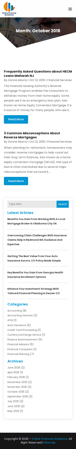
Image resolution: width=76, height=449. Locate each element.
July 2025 (13, 401)
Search (62, 204)
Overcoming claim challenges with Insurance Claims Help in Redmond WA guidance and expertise (37, 240)
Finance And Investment (22, 339)
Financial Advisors (18, 344)
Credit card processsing (22, 330)
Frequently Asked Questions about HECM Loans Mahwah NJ (38, 73)
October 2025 (15, 391)
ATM (10, 320)
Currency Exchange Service (24, 335)
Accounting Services (20, 315)
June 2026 (13, 367)
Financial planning (18, 354)
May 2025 (13, 411)
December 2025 (17, 382)
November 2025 (17, 387)
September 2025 (17, 396)
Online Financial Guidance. (50, 439)
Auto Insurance (16, 325)
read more (16, 119)
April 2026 (13, 372)
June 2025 (13, 406)
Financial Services (59, 80)
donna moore (17, 80)
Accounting (14, 310)
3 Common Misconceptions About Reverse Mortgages (32, 135)
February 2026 (16, 377)
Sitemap (49, 442)
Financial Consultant (20, 349)
